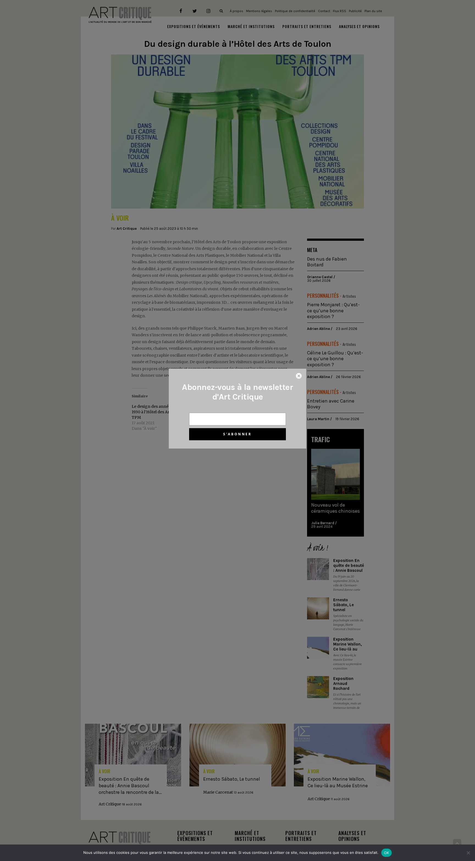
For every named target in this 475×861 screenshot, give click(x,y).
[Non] (468, 852)
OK (386, 853)
